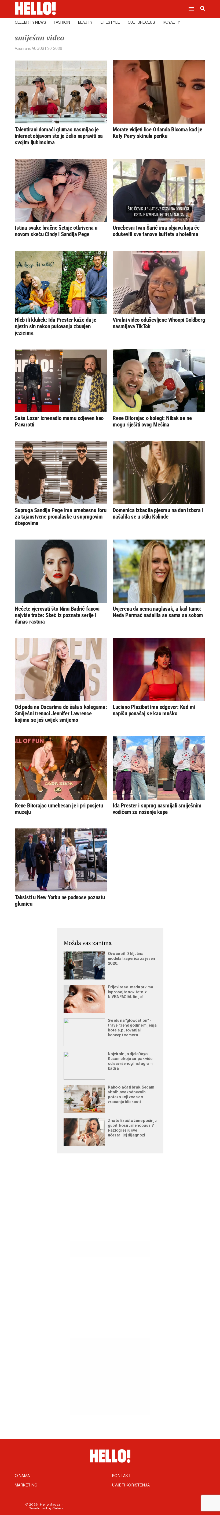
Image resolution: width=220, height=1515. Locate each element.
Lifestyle (110, 23)
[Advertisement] (110, 1203)
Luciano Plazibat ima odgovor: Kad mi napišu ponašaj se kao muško (154, 710)
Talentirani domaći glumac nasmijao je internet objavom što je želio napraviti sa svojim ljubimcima (59, 136)
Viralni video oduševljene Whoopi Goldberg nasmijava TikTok (159, 323)
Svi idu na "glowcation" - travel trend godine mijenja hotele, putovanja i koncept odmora (132, 1028)
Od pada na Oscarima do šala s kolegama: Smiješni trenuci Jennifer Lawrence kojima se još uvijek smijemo (61, 713)
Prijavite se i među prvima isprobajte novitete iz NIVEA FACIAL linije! (130, 992)
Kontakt (121, 1476)
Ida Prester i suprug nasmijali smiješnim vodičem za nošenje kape (157, 808)
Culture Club (141, 23)
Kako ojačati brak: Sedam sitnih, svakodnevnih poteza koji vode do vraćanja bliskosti (131, 1095)
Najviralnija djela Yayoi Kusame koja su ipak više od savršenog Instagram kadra (130, 1061)
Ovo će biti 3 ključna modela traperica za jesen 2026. (131, 958)
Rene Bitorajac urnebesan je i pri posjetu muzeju (59, 808)
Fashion (62, 23)
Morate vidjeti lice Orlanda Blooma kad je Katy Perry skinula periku (157, 132)
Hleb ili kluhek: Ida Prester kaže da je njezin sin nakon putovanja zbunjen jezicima (55, 326)
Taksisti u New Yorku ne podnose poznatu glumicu (60, 900)
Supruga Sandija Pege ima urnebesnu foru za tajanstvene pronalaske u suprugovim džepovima (61, 516)
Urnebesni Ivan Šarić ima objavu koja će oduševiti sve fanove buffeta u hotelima (156, 231)
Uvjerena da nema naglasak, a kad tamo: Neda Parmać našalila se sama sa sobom (158, 612)
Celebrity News (30, 23)
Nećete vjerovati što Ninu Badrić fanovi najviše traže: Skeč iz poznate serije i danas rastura (57, 615)
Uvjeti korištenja (131, 1485)
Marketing (26, 1485)
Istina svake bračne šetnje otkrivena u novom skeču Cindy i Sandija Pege (56, 231)
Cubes (57, 1508)
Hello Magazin (51, 1504)
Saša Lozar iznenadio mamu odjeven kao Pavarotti (59, 421)
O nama (22, 1476)
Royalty (171, 23)
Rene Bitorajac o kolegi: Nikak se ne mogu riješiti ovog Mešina (152, 421)
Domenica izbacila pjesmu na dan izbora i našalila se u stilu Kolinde (158, 513)
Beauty (85, 23)
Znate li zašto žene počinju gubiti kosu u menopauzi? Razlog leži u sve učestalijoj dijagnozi (132, 1128)
